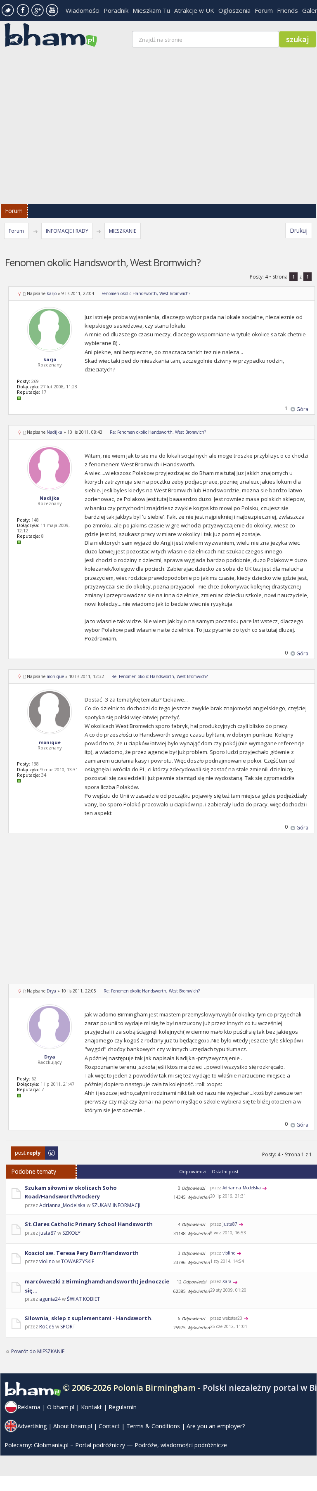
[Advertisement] (161, 913)
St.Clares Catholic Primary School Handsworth (89, 1224)
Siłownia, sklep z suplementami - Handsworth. (89, 1318)
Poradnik (116, 10)
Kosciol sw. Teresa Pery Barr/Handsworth (82, 1253)
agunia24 (50, 1298)
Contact (109, 1426)
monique (55, 676)
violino (47, 1261)
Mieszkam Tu (151, 10)
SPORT (68, 1326)
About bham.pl (72, 1426)
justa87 (47, 1232)
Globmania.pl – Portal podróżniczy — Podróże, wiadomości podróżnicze (130, 1445)
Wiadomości (82, 10)
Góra (302, 409)
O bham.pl (60, 1407)
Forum (264, 10)
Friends (287, 10)
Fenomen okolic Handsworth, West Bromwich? (146, 293)
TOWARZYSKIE (77, 1261)
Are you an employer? (216, 1426)
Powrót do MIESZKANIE (37, 1351)
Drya (51, 991)
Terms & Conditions (153, 1426)
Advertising (32, 1426)
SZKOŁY (71, 1232)
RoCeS (46, 1326)
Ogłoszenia (234, 10)
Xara (227, 1281)
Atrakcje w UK (194, 10)
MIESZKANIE (122, 230)
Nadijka (54, 432)
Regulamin (123, 1407)
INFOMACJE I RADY (67, 230)
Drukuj (299, 230)
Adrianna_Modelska (62, 1205)
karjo (52, 293)
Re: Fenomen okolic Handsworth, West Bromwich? (158, 432)
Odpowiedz (25, 1150)
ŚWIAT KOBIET (83, 1298)
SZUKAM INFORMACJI (116, 1205)
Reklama (28, 1407)
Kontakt (91, 1407)
